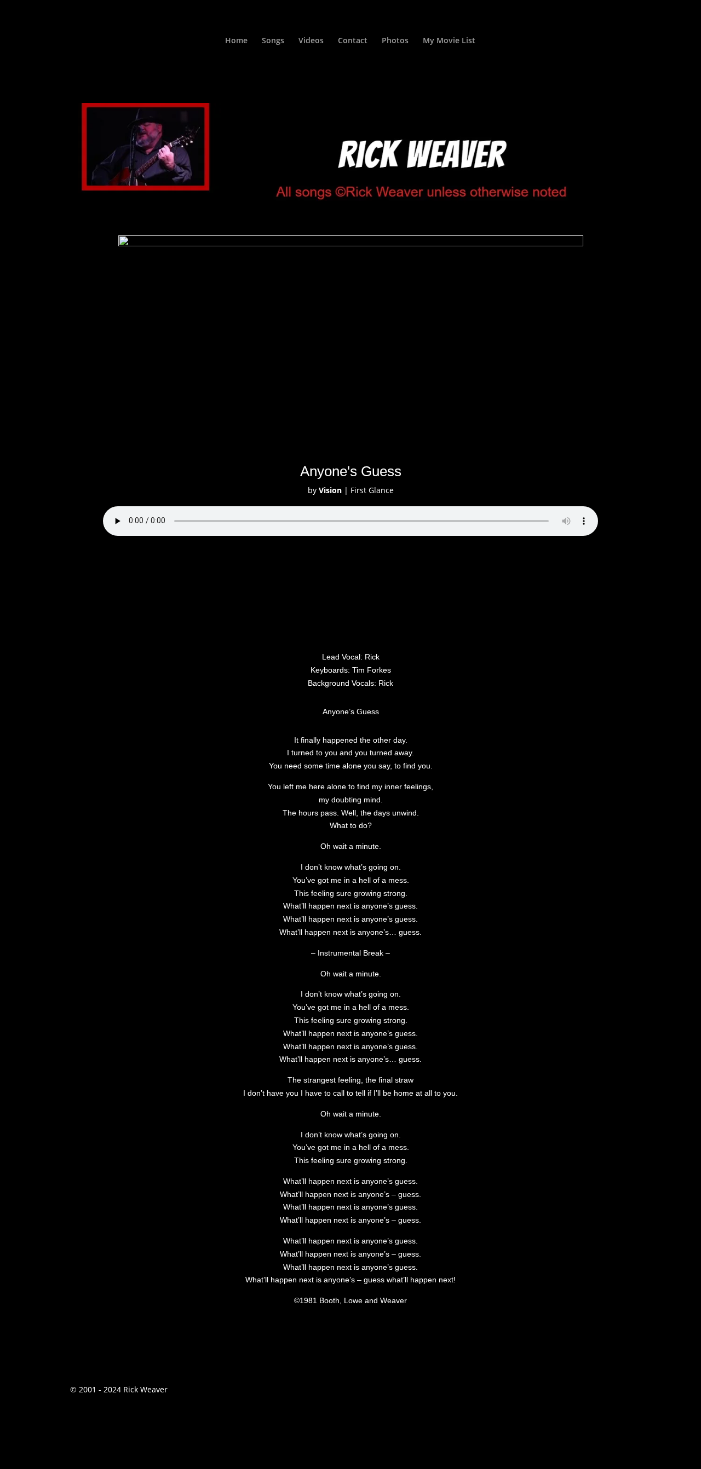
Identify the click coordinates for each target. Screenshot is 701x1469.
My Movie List (449, 41)
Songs (273, 41)
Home (236, 41)
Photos (395, 41)
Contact (352, 41)
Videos (311, 41)
